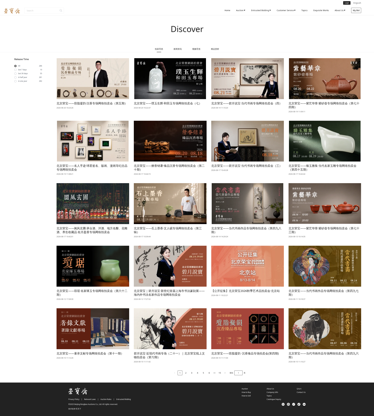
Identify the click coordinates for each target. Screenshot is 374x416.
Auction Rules (106, 399)
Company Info (272, 392)
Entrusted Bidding (123, 399)
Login (347, 3)
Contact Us (301, 392)
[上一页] (174, 373)
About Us (270, 388)
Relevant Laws (90, 399)
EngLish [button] (357, 3)
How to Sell (246, 396)
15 (220, 372)
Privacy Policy (73, 399)
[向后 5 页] (214, 373)
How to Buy (246, 392)
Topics (269, 396)
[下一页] (225, 373)
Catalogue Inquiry (274, 399)
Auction (245, 388)
